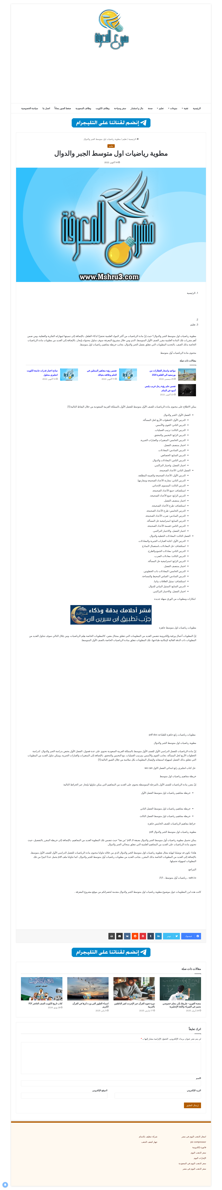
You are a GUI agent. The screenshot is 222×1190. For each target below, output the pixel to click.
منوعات (173, 108)
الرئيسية (197, 108)
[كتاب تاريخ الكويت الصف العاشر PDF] (41, 989)
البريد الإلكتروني (194, 1090)
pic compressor (198, 1142)
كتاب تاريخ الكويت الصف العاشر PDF (45, 1003)
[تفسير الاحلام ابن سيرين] (111, 614)
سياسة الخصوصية (29, 108)
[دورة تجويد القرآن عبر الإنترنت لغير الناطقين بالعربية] (134, 989)
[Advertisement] (111, 77)
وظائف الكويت (103, 108)
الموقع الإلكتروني (99, 1090)
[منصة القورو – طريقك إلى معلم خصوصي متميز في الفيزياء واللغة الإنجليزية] (180, 989)
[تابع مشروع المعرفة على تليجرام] (111, 122)
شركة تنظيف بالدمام (148, 1136)
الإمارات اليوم (200, 1158)
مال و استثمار (137, 108)
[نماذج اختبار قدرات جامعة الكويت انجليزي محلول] (69, 374)
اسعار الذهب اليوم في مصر (194, 1136)
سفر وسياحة (120, 108)
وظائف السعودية (83, 108)
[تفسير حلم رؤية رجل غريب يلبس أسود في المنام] (187, 390)
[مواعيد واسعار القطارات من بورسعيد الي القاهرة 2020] (187, 374)
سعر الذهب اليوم (198, 1152)
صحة (150, 108)
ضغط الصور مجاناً (63, 108)
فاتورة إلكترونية (199, 1147)
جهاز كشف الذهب (149, 1142)
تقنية (186, 108)
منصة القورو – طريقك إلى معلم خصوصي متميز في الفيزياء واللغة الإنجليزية (182, 1005)
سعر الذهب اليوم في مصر (194, 1168)
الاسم (198, 1078)
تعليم (161, 108)
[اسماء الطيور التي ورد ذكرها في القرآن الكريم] (88, 989)
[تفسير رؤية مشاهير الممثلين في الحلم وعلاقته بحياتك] (128, 374)
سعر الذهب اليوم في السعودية (192, 1163)
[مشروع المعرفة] (111, 29)
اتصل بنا (46, 108)
